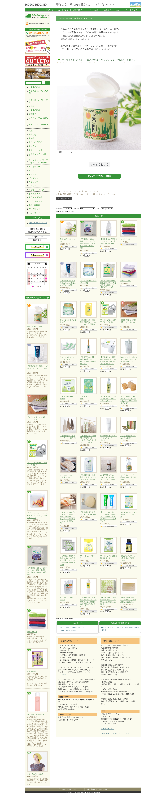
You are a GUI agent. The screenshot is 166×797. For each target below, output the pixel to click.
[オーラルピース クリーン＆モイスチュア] (108, 501)
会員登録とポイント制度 (38, 101)
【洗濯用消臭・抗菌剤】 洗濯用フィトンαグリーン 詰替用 (88, 477)
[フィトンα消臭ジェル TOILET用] (88, 270)
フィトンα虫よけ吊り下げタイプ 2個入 (108, 321)
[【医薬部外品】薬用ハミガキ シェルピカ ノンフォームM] (37, 353)
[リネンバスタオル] (128, 309)
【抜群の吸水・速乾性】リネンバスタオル (128, 322)
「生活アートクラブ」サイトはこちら (115, 733)
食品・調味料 (34, 205)
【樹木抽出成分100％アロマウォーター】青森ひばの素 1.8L (108, 241)
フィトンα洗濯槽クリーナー (68, 397)
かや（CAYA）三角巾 (35, 774)
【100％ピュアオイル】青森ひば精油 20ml (127, 558)
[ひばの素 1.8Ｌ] (108, 228)
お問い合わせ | (95, 10)
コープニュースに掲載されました (71, 627)
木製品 (31, 138)
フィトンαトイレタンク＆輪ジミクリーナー (128, 514)
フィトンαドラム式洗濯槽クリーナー (108, 557)
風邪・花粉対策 (35, 197)
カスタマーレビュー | (114, 10)
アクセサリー (34, 166)
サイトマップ (131, 10)
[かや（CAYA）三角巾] (37, 761)
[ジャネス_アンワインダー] (108, 464)
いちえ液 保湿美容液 (35, 714)
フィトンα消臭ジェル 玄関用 (68, 321)
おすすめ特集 (67, 18)
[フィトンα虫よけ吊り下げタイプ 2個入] (108, 309)
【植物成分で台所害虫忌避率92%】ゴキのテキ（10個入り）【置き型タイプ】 (108, 360)
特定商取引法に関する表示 (97, 789)
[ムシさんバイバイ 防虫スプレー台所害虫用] (128, 464)
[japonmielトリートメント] (108, 425)
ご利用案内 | (79, 10)
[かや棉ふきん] (128, 270)
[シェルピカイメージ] (67, 270)
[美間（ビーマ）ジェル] (67, 228)
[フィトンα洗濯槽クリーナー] (67, 385)
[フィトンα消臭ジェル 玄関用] (67, 309)
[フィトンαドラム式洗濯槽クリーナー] (108, 545)
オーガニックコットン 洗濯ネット (67, 476)
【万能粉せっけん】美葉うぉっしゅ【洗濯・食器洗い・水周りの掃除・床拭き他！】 (87, 243)
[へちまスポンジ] (128, 385)
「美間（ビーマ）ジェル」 (67, 152)
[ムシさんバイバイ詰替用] (67, 586)
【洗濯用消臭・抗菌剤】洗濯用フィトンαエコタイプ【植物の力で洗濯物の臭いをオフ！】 (88, 601)
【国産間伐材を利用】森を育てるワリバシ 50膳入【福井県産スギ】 (88, 360)
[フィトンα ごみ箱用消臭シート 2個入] (67, 545)
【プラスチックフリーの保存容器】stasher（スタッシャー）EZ (37, 515)
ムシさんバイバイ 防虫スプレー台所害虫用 (128, 477)
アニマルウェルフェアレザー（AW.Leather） (38, 161)
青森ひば (32, 134)
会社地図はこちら (107, 729)
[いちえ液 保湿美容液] (37, 702)
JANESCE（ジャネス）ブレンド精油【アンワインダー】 (108, 477)
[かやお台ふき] (128, 228)
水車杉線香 (31, 671)
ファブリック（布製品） (37, 155)
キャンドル (33, 174)
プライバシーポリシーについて (70, 789)
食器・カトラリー (36, 150)
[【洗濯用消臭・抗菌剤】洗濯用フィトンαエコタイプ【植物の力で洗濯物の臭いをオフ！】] (88, 586)
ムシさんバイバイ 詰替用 (67, 598)
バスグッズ (33, 178)
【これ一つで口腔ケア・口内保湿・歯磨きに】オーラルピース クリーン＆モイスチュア (108, 516)
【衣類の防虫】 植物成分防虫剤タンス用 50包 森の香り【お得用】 (108, 600)
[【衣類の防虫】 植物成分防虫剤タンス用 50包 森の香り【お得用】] (108, 586)
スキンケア (33, 182)
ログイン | (51, 9)
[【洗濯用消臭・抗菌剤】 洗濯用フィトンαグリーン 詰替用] (88, 464)
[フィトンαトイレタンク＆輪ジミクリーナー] (128, 501)
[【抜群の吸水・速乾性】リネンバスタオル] (37, 404)
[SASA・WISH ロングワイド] (67, 501)
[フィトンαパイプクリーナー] (88, 545)
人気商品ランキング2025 (38, 92)
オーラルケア (34, 193)
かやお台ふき (125, 239)
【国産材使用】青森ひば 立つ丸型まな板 (88, 513)
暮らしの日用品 (35, 142)
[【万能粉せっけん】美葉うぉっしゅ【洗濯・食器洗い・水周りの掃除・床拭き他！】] (37, 555)
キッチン (32, 146)
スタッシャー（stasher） (38, 125)
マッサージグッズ (36, 190)
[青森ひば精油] (128, 545)
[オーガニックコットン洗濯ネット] (67, 464)
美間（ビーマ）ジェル (67, 240)
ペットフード (34, 213)
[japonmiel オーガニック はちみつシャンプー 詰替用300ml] (128, 346)
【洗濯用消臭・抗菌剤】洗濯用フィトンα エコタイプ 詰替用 (88, 322)
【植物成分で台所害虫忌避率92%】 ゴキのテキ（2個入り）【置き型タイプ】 (108, 284)
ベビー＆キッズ (35, 201)
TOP (59, 18)
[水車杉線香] (37, 658)
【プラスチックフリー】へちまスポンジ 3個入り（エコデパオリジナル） (128, 399)
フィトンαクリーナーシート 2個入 (68, 358)
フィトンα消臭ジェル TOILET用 (88, 282)
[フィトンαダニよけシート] (88, 385)
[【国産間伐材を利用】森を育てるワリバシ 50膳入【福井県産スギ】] (88, 346)
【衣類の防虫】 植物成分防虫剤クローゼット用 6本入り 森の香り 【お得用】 (88, 439)
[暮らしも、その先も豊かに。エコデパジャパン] (36, 5)
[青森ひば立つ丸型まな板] (88, 501)
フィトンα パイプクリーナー (87, 557)
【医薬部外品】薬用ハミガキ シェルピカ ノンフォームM (68, 283)
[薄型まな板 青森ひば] (128, 586)
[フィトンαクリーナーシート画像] (67, 346)
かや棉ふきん (125, 281)
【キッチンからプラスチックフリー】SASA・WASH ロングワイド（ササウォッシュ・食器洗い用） (67, 517)
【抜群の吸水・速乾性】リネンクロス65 (68, 437)
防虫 (30, 130)
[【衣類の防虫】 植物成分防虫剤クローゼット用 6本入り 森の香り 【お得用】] (88, 425)
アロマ (31, 170)
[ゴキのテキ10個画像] (108, 346)
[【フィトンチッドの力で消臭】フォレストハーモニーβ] (108, 385)
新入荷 (31, 106)
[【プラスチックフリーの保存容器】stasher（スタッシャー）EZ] (37, 500)
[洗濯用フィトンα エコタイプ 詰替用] (88, 309)
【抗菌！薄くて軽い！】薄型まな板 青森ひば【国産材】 (128, 599)
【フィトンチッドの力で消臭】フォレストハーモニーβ (108, 398)
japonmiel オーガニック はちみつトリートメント (108, 438)
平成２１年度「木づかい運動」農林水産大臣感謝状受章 (120, 628)
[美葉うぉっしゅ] (88, 228)
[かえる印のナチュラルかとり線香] (128, 425)
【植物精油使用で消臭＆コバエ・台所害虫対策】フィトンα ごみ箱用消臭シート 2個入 (67, 560)
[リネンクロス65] (67, 425)
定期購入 (32, 114)
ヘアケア (32, 186)
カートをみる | (64, 10)
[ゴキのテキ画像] (108, 270)
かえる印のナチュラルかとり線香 (128, 437)
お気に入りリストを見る (38, 223)
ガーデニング (34, 209)
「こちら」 (62, 674)
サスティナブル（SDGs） (38, 119)
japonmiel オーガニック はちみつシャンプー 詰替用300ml (128, 359)
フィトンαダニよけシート (88, 397)
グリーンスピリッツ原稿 (68, 631)
